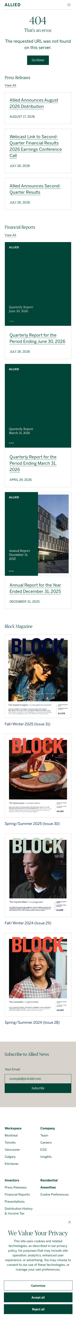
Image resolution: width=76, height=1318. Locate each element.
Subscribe (38, 1088)
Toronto (10, 1142)
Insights (46, 1157)
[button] (69, 1222)
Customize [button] (38, 1285)
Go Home (38, 60)
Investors (12, 1180)
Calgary (10, 1157)
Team (44, 1135)
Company (47, 1128)
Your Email (12, 1069)
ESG (43, 1149)
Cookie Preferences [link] (54, 1194)
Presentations (15, 1201)
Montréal (11, 1135)
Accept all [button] (38, 1297)
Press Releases (16, 1187)
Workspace (13, 1128)
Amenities (48, 1187)
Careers (46, 1142)
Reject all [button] (38, 1309)
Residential (49, 1180)
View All (10, 85)
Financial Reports (17, 1194)
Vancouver (12, 1149)
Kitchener (12, 1164)
